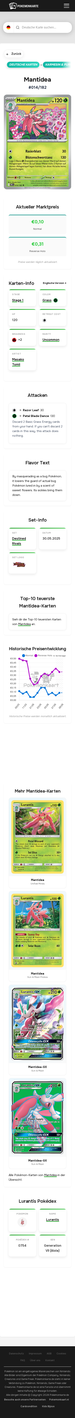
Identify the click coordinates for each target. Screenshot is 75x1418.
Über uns (35, 1360)
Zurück (13, 54)
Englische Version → (54, 283)
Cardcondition (29, 1406)
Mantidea (24, 624)
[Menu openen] (66, 6)
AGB (49, 1353)
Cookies (61, 1353)
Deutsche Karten (23, 65)
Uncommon (50, 340)
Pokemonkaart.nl (59, 1399)
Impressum (35, 1353)
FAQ (22, 1360)
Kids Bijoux (48, 1406)
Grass (47, 300)
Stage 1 (17, 300)
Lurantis (52, 1220)
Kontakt (50, 1360)
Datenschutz (16, 1353)
